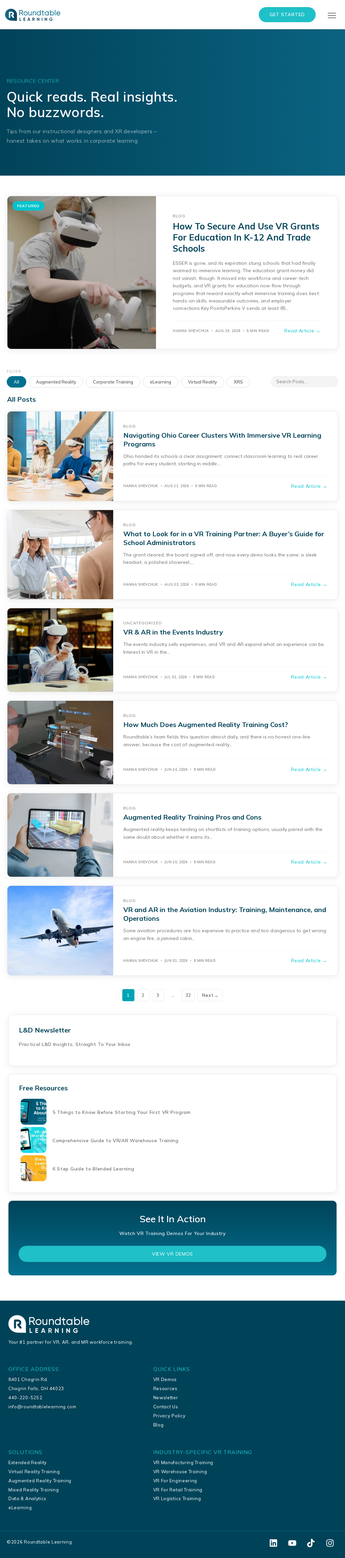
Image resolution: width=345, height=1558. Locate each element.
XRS (238, 382)
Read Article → (302, 331)
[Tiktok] (311, 1542)
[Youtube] (292, 1542)
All (16, 382)
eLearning (160, 382)
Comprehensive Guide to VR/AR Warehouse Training (116, 1140)
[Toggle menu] (333, 15)
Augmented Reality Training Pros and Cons (192, 817)
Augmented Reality (56, 382)
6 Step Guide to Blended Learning (93, 1169)
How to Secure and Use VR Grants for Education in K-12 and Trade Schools (246, 237)
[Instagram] (329, 1542)
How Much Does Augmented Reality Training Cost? (205, 724)
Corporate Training (113, 382)
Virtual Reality (202, 382)
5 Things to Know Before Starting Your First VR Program (122, 1112)
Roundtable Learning (48, 1542)
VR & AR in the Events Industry (173, 632)
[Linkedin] (273, 1542)
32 (188, 995)
